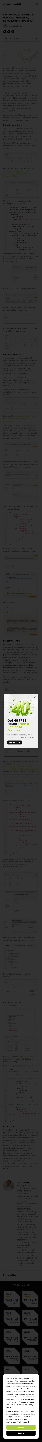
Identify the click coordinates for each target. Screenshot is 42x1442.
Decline (21, 1433)
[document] (21, 721)
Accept (21, 1427)
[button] (35, 697)
